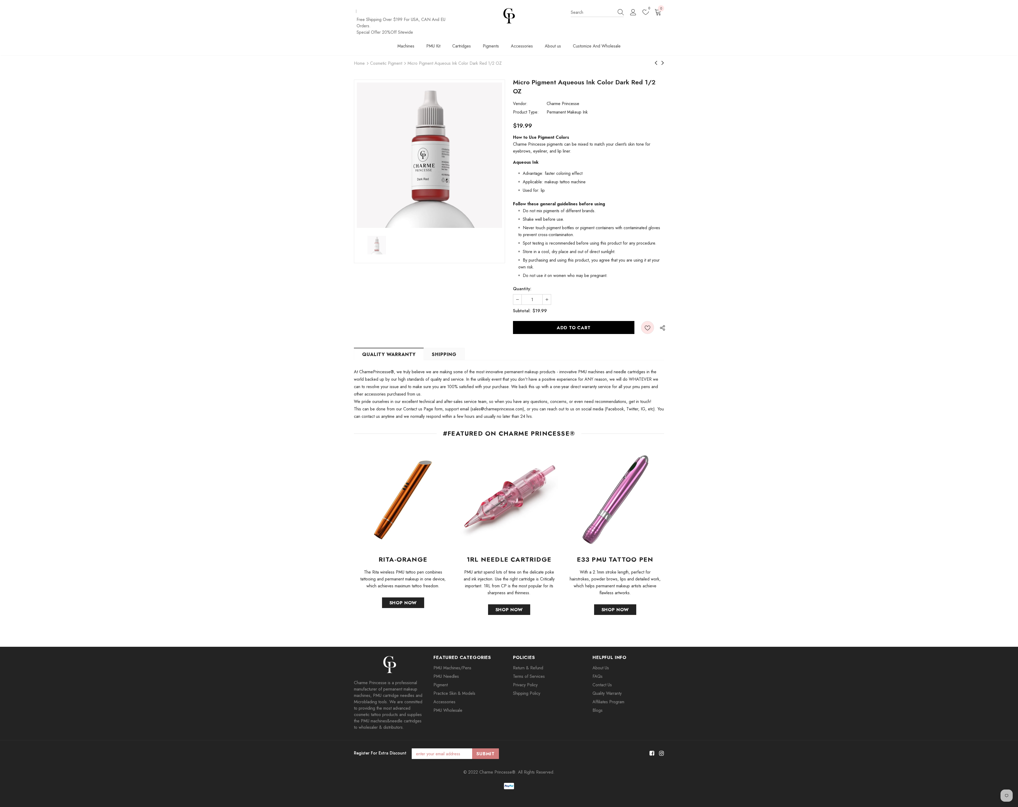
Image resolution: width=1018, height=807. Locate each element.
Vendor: (520, 104)
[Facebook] (651, 753)
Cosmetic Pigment (386, 63)
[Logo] (509, 16)
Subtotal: (521, 311)
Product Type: (526, 112)
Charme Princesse (563, 104)
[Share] (661, 327)
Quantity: (522, 289)
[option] (429, 155)
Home (359, 63)
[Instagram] (660, 753)
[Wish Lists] (647, 327)
